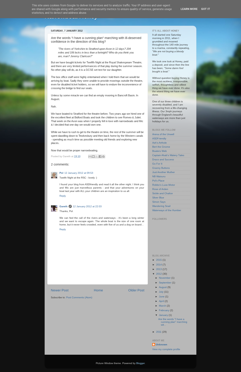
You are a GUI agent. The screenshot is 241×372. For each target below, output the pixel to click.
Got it (205, 9)
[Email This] (90, 156)
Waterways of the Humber (166, 210)
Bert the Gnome (161, 147)
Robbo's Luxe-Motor (163, 185)
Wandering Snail (161, 206)
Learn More (189, 9)
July (161, 292)
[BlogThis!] (93, 156)
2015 (159, 260)
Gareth (63, 206)
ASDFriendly (159, 138)
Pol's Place (158, 180)
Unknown (161, 344)
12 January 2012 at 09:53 (78, 173)
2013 (159, 269)
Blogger (140, 363)
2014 (159, 264)
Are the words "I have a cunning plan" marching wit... (172, 322)
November (165, 278)
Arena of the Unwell (163, 134)
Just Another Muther (163, 172)
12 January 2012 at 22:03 (87, 206)
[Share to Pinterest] (103, 156)
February (164, 310)
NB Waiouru (158, 176)
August (163, 287)
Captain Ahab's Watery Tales (168, 155)
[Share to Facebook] (100, 156)
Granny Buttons (161, 168)
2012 (159, 274)
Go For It (157, 163)
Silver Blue (158, 197)
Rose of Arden (160, 189)
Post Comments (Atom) (79, 297)
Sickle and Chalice (162, 193)
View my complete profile (166, 349)
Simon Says (158, 202)
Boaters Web (159, 151)
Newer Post (59, 290)
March (163, 305)
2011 (159, 332)
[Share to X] (96, 156)
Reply (62, 196)
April (162, 301)
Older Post (136, 290)
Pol (61, 173)
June (162, 296)
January (164, 315)
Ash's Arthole (159, 142)
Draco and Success (163, 159)
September (165, 282)
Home (98, 290)
